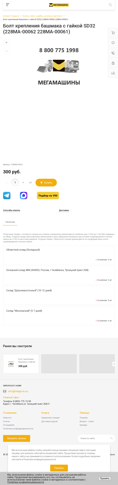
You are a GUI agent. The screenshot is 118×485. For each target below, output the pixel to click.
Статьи (6, 421)
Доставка (64, 210)
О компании (9, 412)
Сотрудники (8, 425)
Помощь (84, 412)
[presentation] (3, 363)
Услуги (45, 412)
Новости (7, 418)
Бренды (83, 425)
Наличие (10, 222)
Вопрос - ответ (87, 421)
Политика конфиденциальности (18, 428)
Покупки (84, 418)
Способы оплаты (11, 210)
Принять (105, 478)
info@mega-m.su (18, 391)
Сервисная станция (50, 418)
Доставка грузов (49, 421)
